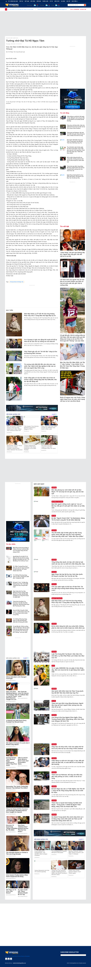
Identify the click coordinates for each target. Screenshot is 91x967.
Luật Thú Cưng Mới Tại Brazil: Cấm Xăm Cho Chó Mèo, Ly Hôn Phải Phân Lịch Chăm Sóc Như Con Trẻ (68, 655)
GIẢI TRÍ (68, 1)
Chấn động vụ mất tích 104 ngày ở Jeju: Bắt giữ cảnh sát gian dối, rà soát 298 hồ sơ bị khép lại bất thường (68, 762)
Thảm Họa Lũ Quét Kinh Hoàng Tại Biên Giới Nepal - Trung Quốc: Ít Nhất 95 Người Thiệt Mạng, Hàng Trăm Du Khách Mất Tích (67, 804)
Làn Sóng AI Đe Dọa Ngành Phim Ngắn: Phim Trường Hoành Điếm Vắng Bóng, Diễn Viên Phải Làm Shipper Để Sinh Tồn (68, 719)
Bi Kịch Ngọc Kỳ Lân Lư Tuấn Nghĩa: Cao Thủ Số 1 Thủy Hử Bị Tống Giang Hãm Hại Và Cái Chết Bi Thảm (68, 790)
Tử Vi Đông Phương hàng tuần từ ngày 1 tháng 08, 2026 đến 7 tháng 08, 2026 (21, 576)
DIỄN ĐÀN (39, 1)
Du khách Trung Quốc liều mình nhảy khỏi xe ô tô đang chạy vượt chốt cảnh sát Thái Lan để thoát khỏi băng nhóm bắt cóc (67, 818)
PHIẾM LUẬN (45, 1)
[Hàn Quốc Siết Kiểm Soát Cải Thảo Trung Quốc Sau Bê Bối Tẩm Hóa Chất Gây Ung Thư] (63, 139)
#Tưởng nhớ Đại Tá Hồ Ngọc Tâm (16, 281)
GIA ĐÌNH (63, 1)
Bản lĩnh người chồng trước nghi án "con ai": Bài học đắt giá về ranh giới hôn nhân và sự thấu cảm (68, 506)
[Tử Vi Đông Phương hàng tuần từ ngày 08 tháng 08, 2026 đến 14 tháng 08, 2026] (9, 620)
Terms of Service (21, 956)
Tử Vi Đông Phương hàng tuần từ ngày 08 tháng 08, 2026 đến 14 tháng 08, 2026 (20, 620)
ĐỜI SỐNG (32, 1)
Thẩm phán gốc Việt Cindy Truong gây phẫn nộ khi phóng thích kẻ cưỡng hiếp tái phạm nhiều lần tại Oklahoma (44, 9)
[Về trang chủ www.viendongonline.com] (12, 5)
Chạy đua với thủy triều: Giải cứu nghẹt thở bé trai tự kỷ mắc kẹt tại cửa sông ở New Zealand (76, 127)
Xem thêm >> (75, 1)
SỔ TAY (51, 1)
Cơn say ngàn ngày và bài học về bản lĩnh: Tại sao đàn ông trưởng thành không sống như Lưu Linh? (68, 588)
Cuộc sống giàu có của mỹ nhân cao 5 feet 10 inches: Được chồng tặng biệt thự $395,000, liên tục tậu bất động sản (40, 379)
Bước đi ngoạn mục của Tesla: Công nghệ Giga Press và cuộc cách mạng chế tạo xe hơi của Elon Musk (72, 399)
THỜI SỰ (21, 1)
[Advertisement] (45, 24)
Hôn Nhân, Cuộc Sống (57, 501)
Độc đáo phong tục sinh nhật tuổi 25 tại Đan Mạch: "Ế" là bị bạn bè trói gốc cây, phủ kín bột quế (68, 491)
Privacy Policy (14, 956)
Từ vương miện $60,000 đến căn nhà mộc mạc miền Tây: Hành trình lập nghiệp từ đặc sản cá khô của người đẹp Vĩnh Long (39, 366)
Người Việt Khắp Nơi (12, 38)
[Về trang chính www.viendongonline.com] (6, 1)
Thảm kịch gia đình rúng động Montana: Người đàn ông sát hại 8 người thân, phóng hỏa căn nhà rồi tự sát (67, 705)
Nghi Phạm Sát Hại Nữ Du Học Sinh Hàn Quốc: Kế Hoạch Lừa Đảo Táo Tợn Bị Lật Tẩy (75, 176)
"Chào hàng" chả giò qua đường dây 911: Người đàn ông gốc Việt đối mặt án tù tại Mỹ (72, 254)
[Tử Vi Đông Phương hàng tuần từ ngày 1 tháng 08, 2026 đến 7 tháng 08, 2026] (9, 576)
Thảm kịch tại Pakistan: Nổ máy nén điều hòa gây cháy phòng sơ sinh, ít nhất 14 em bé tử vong (76, 134)
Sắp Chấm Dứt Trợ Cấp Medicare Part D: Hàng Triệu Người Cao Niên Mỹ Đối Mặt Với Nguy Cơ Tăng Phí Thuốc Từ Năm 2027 (21, 594)
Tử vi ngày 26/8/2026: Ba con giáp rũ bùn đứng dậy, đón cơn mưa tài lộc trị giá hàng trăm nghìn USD (68, 670)
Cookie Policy (7, 956)
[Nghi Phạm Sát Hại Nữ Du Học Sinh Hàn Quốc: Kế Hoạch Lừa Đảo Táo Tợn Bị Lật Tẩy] (63, 174)
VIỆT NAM (27, 1)
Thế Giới (54, 487)
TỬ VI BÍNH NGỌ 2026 (13, 1)
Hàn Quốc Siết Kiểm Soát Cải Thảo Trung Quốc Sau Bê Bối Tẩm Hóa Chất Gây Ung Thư (75, 141)
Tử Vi (53, 665)
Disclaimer (28, 956)
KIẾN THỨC (57, 1)
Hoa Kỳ (53, 515)
